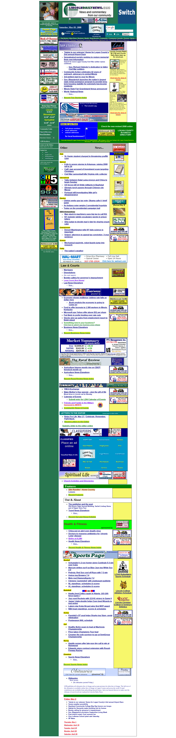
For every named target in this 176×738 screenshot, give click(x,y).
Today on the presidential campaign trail (82, 208)
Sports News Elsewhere (79, 657)
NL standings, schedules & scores (84, 584)
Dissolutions (69, 273)
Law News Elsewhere (73, 283)
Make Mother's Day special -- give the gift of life (85, 392)
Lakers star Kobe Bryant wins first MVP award (89, 606)
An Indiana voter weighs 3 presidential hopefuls (85, 206)
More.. (75, 659)
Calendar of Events (72, 397)
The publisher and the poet (80, 504)
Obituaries (73, 678)
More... (71, 94)
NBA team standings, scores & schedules (87, 609)
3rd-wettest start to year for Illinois (79, 77)
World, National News (73, 92)
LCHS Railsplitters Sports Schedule (123, 575)
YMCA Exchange (71, 389)
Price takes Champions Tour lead (83, 632)
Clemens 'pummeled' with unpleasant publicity (89, 581)
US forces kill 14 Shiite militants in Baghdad (84, 185)
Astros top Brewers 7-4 (78, 575)
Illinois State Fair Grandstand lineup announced (85, 89)
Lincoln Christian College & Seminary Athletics (123, 605)
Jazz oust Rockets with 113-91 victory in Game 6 (90, 598)
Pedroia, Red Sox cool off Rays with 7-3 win (88, 573)
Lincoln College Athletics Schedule (123, 592)
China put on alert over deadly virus (84, 531)
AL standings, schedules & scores (84, 586)
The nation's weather (73, 251)
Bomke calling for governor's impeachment (83, 278)
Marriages (68, 270)
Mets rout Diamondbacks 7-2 (81, 578)
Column (71, 492)
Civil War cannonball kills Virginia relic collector (85, 174)
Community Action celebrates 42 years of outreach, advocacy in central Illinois (82, 73)
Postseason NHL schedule (80, 620)
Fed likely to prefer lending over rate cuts (82, 315)
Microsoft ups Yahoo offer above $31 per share (85, 312)
